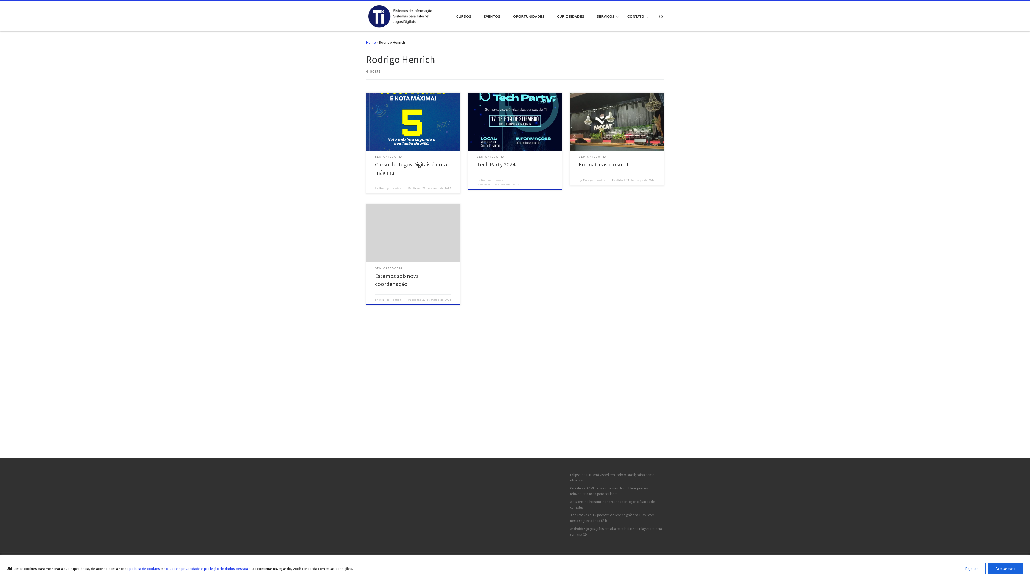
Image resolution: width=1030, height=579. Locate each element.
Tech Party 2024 (496, 164)
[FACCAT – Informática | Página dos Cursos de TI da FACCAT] (399, 15)
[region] (515, 567)
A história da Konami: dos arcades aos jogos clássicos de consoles (612, 504)
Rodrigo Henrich (390, 188)
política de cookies (144, 568)
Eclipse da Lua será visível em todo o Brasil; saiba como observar (612, 478)
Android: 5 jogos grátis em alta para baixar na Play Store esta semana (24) (616, 531)
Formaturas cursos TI (605, 164)
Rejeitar (971, 568)
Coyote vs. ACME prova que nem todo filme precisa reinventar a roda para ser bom (609, 491)
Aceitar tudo (1006, 568)
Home (371, 42)
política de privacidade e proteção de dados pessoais (207, 568)
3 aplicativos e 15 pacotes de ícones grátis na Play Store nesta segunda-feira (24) (612, 518)
